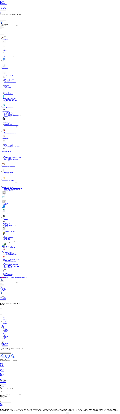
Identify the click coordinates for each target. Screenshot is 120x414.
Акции (1, 364)
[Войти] (0, 309)
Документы (2, 371)
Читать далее (16, 410)
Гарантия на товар (3, 378)
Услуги (1, 365)
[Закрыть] (1, 314)
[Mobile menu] (1, 291)
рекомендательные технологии (19, 407)
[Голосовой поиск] (1, 27)
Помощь (1, 375)
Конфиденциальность (3, 403)
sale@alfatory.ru (2, 12)
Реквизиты (2, 373)
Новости (1, 370)
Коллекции (2, 366)
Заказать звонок (3, 384)
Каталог (1, 363)
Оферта (1, 404)
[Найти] (3, 27)
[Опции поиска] (1, 26)
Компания (2, 367)
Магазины (2, 374)
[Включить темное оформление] (1, 21)
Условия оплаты (3, 377)
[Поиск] (1, 308)
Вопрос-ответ (2, 379)
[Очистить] (17, 25)
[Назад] (5, 328)
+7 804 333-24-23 (3, 7)
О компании (2, 369)
